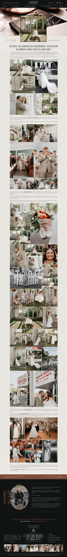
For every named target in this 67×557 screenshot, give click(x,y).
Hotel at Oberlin (28, 409)
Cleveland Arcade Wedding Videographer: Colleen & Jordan (14, 477)
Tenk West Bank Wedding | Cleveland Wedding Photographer (52, 477)
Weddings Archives (13, 41)
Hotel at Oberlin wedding (23, 413)
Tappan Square (27, 191)
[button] (22, 67)
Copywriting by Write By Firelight (31, 554)
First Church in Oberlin (32, 117)
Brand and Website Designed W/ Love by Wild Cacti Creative (49, 554)
